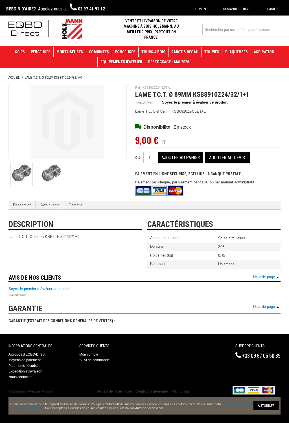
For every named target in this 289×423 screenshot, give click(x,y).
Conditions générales (151, 391)
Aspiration (264, 52)
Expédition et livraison (25, 371)
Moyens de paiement (24, 360)
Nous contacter (20, 377)
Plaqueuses (236, 52)
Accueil (14, 78)
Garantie (75, 205)
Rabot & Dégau (184, 52)
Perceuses (41, 52)
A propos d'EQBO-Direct (26, 354)
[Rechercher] (283, 29)
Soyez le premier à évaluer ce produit (194, 102)
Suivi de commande (94, 360)
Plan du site (181, 391)
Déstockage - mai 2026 (168, 62)
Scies (20, 52)
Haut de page (264, 277)
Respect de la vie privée (113, 391)
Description (22, 205)
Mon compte (88, 354)
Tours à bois (153, 52)
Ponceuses (125, 52)
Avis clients (50, 205)
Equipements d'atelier (121, 62)
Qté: (138, 157)
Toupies (211, 52)
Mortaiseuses (69, 52)
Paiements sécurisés (24, 366)
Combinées (99, 52)
